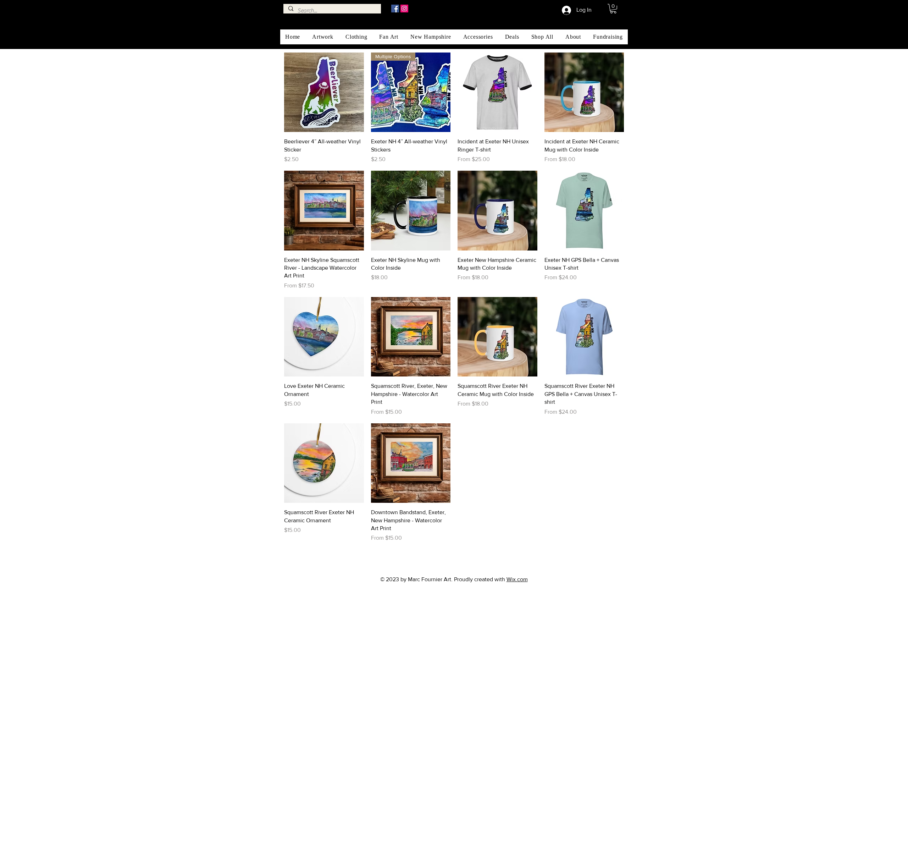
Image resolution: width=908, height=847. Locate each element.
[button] (613, 8)
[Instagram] (404, 8)
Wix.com (517, 579)
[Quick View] (324, 92)
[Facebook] (395, 8)
